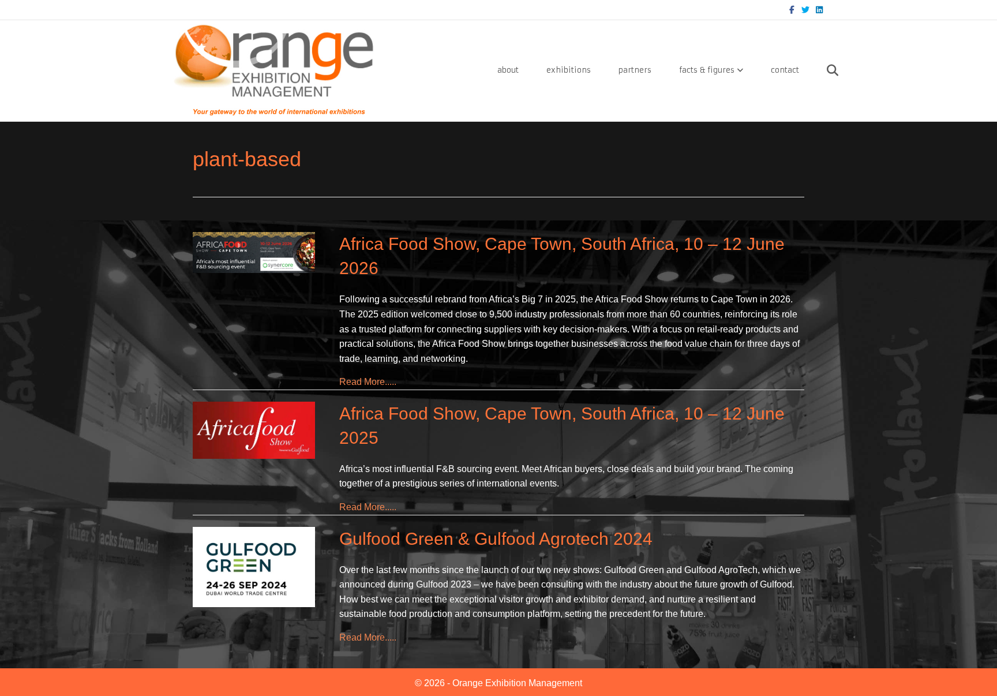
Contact (785, 70)
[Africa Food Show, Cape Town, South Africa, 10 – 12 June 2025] (254, 430)
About (508, 70)
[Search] (820, 70)
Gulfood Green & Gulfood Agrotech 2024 (496, 538)
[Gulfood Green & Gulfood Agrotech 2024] (254, 566)
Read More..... (367, 381)
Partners (635, 70)
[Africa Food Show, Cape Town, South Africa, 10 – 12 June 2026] (254, 252)
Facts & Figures (706, 70)
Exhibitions (568, 70)
